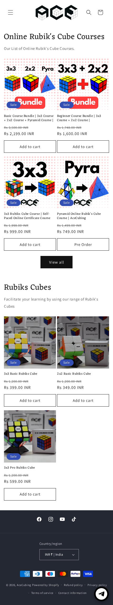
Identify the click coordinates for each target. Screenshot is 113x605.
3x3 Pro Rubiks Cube (19, 468)
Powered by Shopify (45, 585)
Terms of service (42, 593)
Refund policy (73, 585)
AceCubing (24, 585)
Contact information (72, 593)
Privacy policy (97, 585)
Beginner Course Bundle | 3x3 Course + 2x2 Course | (79, 118)
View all (56, 262)
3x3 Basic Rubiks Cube (20, 374)
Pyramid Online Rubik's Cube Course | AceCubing (79, 216)
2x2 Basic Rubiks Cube (74, 374)
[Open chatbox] (101, 594)
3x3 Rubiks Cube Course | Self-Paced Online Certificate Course (27, 216)
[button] (10, 12)
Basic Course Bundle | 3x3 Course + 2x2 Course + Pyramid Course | (29, 118)
